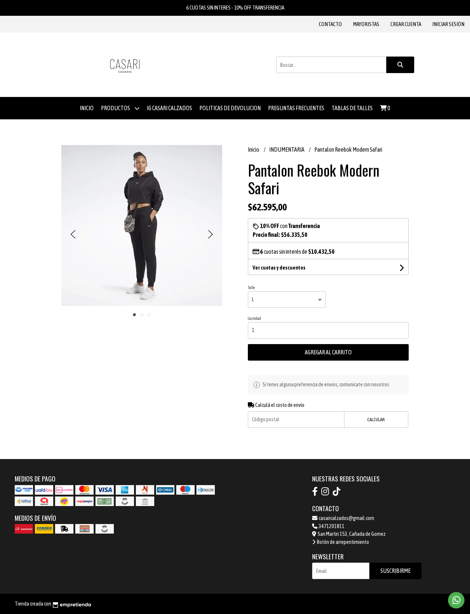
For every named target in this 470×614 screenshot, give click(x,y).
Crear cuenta (405, 24)
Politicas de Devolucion (230, 108)
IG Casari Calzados (169, 108)
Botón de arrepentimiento (342, 542)
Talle (251, 287)
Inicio (87, 108)
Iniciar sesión (448, 24)
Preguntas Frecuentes (296, 108)
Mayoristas (366, 24)
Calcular (376, 419)
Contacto (330, 24)
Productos (116, 108)
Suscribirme (395, 570)
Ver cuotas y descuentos (279, 268)
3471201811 (331, 526)
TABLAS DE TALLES (352, 108)
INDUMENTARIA (287, 149)
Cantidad (254, 318)
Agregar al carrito (328, 352)
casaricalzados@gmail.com (346, 518)
